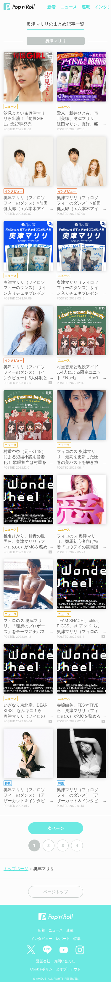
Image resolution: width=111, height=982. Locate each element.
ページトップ (55, 891)
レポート (63, 938)
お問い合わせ (64, 961)
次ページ (55, 828)
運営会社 (43, 961)
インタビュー (41, 938)
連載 (86, 6)
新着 (51, 6)
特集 (77, 938)
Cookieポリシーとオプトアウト (55, 969)
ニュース (68, 6)
